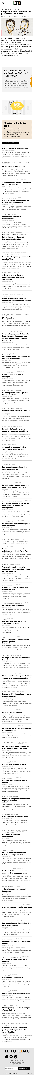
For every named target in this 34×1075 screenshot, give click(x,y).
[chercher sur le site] (3, 3)
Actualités (5, 9)
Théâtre (17, 180)
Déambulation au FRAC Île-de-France (17, 907)
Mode (3, 146)
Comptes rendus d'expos (21, 253)
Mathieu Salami (8, 527)
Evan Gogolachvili (8, 573)
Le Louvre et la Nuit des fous (13, 166)
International (14, 9)
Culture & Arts (10, 180)
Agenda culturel (6, 162)
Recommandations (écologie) (10, 545)
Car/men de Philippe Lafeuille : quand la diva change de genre (14, 872)
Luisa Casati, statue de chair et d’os (16, 993)
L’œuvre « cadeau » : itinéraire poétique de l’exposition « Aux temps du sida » (14, 1030)
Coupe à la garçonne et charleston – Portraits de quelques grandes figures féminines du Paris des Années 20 (16, 337)
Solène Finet (7, 625)
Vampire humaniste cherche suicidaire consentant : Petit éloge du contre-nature (16, 569)
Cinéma (4, 180)
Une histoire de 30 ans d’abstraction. (11, 835)
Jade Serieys (7, 714)
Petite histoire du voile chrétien (15, 149)
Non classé (20, 162)
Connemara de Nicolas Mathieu (15, 817)
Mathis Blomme (8, 732)
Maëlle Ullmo (7, 643)
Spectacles (26, 162)
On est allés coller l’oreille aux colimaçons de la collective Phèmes (16, 299)
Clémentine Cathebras (11, 16)
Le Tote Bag (12, 1073)
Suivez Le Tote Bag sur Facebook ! (7, 1056)
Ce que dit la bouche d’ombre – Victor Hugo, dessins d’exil (14, 448)
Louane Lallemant (8, 204)
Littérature (13, 726)
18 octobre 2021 (26, 16)
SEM (5, 802)
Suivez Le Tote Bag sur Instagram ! (16, 1056)
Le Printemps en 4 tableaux (13, 605)
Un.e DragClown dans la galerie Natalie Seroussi (14, 394)
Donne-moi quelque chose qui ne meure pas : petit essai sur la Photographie (15, 505)
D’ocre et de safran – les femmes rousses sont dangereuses (15, 201)
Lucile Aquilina (8, 591)
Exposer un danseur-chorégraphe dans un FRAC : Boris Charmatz (15, 747)
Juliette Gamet (7, 856)
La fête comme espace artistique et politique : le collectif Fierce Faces (16, 550)
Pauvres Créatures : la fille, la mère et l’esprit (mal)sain (16, 924)
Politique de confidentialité (17, 1062)
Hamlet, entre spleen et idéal (14, 764)
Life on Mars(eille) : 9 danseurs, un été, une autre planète (16, 357)
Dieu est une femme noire (12, 977)
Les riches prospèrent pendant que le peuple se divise (16, 800)
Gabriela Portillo (8, 489)
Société (16, 521)
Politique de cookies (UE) (17, 1063)
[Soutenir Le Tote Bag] (16, 129)
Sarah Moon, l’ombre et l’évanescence (11, 218)
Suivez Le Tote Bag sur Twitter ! (11, 1056)
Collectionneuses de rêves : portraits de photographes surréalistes (13, 277)
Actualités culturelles (8, 232)
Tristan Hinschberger (9, 150)
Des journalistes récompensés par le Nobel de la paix (16, 12)
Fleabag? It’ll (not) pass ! (12, 712)
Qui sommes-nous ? (17, 1060)
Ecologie (13, 541)
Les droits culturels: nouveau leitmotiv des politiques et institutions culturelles (14, 237)
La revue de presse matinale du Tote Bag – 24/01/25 (16, 73)
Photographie (14, 214)
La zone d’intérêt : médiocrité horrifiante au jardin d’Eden (14, 854)
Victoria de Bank (8, 553)
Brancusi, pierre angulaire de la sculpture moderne (14, 468)
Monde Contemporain (7, 521)
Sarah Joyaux (7, 168)
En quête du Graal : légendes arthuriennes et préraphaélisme (15, 430)
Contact (17, 1059)
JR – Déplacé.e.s (8, 318)
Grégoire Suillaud (8, 396)
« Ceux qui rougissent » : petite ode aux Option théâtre (16, 183)
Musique (14, 162)
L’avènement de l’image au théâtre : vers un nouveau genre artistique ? (16, 677)
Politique (25, 543)
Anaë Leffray (7, 261)
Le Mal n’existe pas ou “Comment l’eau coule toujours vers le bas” (15, 486)
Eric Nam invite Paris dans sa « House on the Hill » (14, 622)
